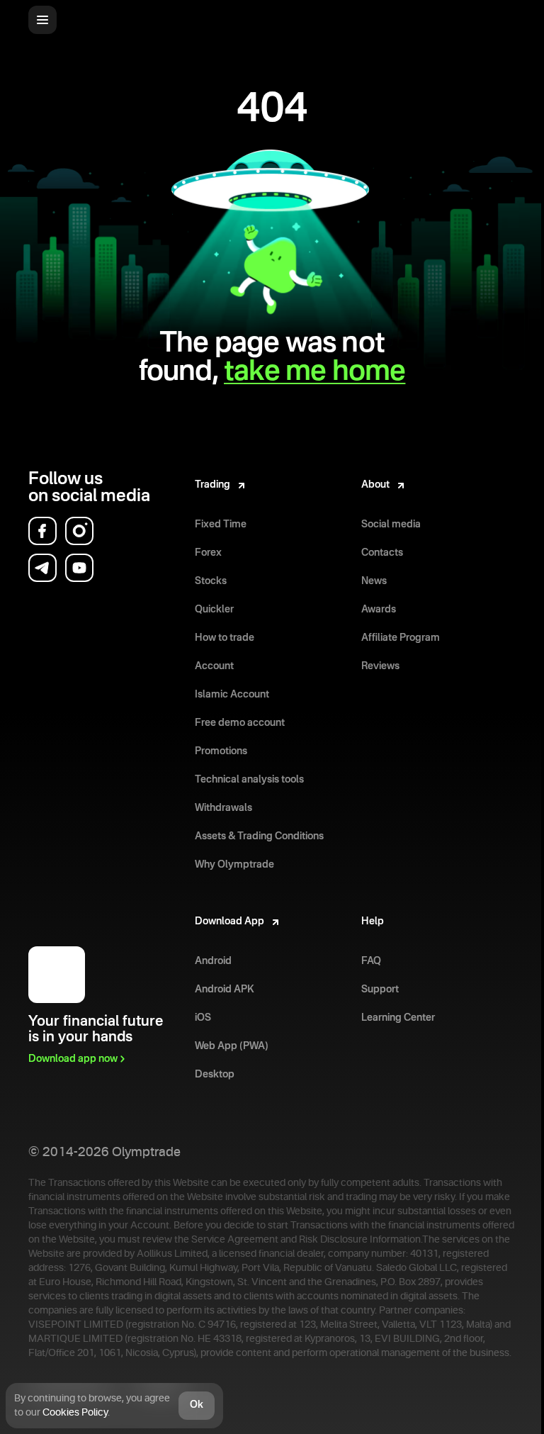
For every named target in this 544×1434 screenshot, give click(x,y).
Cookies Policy (75, 1413)
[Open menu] (42, 20)
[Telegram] (42, 568)
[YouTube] (79, 568)
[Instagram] (79, 531)
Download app (73, 1059)
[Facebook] (42, 531)
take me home (314, 372)
